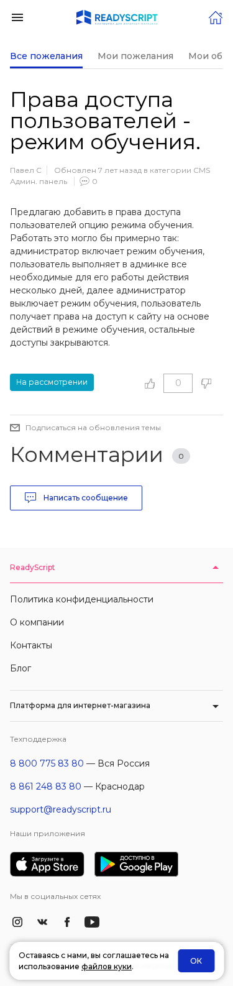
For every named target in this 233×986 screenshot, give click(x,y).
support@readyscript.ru (60, 809)
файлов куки (106, 966)
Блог (20, 668)
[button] (17, 16)
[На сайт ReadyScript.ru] (215, 16)
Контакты (31, 645)
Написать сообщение (85, 497)
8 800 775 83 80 (47, 763)
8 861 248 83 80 (45, 786)
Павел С (26, 170)
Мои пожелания (135, 56)
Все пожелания (46, 56)
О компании (37, 622)
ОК (196, 960)
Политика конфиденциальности (81, 599)
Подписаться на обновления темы (93, 427)
